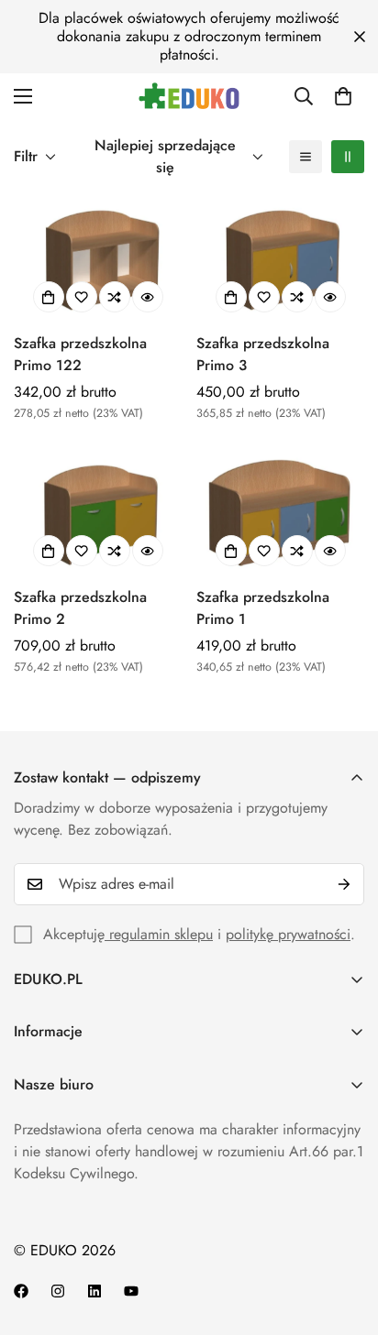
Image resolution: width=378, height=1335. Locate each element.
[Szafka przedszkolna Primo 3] (280, 259)
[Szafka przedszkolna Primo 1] (280, 512)
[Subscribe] (344, 884)
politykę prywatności (288, 934)
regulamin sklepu (159, 934)
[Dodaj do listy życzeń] (81, 296)
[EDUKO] (189, 95)
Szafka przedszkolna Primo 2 (80, 607)
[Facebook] (21, 1291)
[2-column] (347, 156)
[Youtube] (131, 1291)
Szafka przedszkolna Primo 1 (262, 607)
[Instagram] (57, 1291)
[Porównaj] (114, 296)
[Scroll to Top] (345, 1238)
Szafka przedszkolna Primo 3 (262, 354)
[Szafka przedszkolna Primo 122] (98, 259)
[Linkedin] (94, 1291)
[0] (343, 96)
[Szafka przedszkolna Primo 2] (98, 512)
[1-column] (305, 156)
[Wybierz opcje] (48, 296)
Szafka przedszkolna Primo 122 (80, 354)
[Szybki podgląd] (147, 296)
